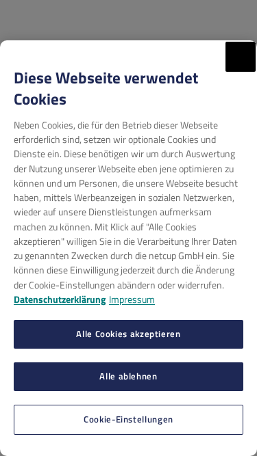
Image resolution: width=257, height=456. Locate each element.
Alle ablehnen (128, 376)
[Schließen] (240, 57)
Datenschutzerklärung (60, 299)
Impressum (132, 299)
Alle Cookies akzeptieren (128, 333)
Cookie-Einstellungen (128, 419)
